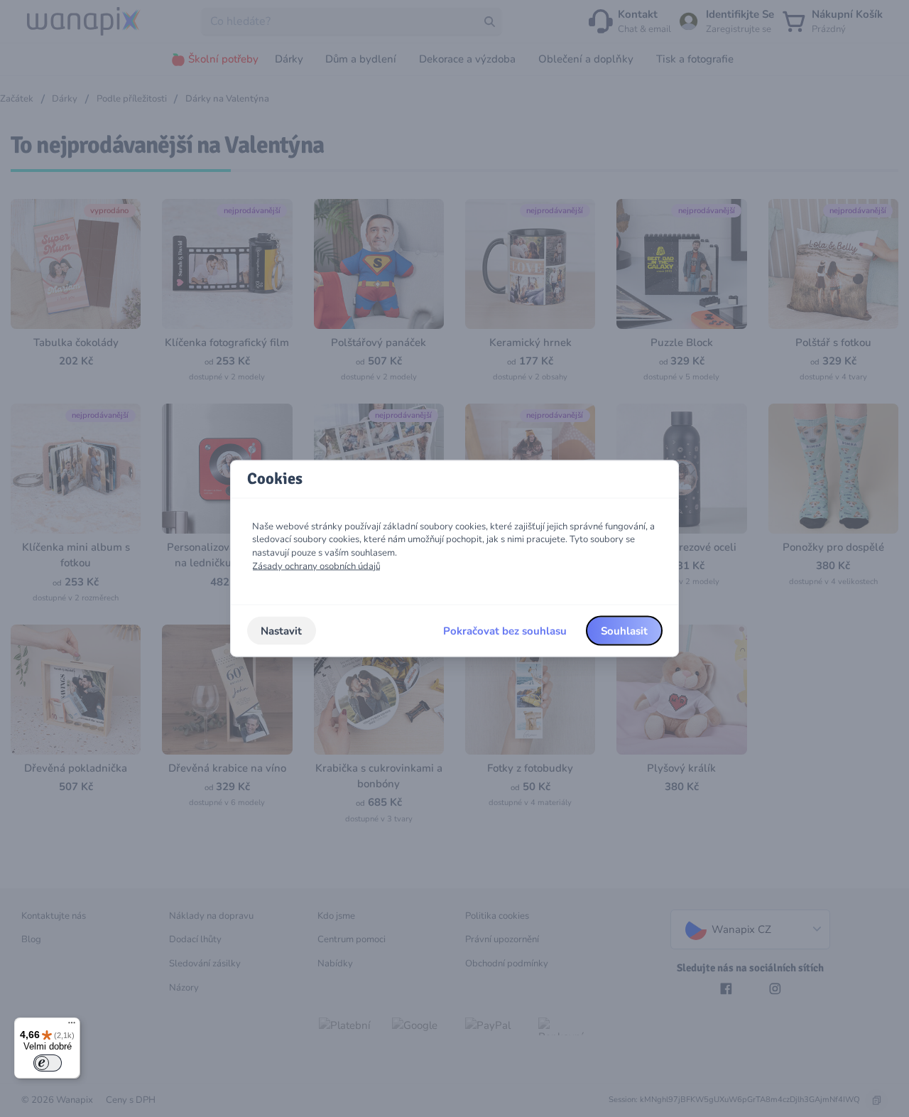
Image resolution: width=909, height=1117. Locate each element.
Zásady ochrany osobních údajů (316, 565)
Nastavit (281, 630)
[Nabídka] (71, 1026)
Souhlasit (624, 630)
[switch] (47, 1063)
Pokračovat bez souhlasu (505, 630)
